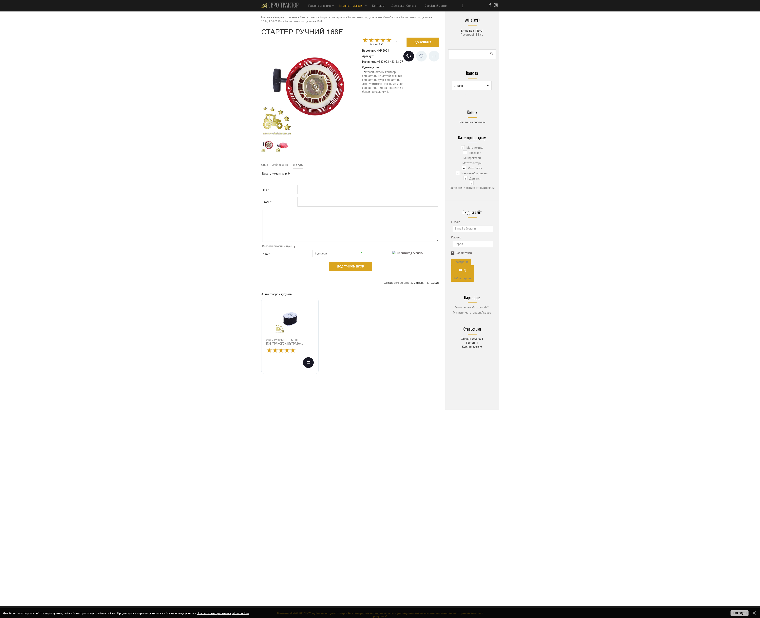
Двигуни (475, 178)
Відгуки (298, 164)
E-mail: (455, 222)
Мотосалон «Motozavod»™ (472, 307)
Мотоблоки (475, 168)
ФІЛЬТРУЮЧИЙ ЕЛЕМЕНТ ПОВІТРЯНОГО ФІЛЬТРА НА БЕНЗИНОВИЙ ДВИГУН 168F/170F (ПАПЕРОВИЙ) (287, 341)
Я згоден (739, 613)
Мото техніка (474, 147)
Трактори (475, 152)
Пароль (456, 237)
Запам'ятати (464, 253)
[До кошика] (308, 362)
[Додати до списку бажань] (421, 56)
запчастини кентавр (382, 72)
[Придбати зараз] (408, 56)
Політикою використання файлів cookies (223, 613)
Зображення (280, 164)
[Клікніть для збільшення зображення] (310, 86)
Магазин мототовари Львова (472, 312)
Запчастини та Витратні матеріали (472, 187)
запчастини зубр (373, 79)
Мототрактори (472, 163)
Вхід (480, 34)
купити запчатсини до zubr (385, 83)
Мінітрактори (472, 158)
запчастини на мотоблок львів (382, 75)
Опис (264, 164)
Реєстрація (468, 34)
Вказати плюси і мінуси (277, 246)
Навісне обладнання (475, 173)
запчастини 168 (372, 87)
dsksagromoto (403, 282)
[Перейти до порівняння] (434, 56)
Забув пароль (462, 278)
